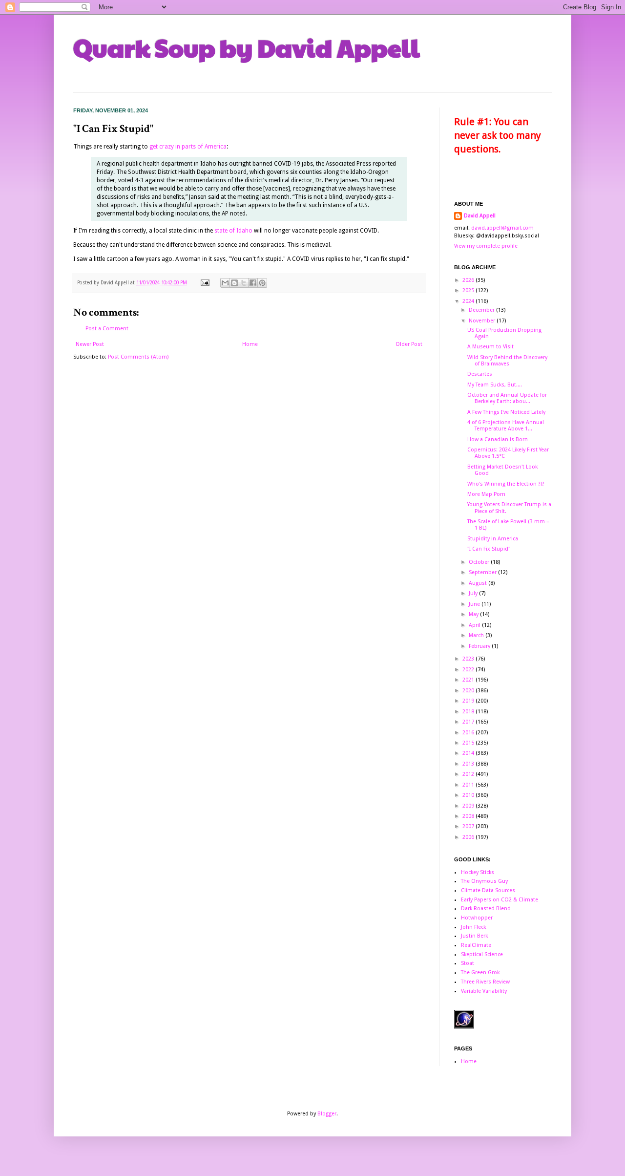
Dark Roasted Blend (486, 908)
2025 (469, 290)
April (475, 625)
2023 (469, 659)
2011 (469, 785)
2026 (469, 280)
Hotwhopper (477, 918)
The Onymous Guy (484, 881)
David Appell (480, 216)
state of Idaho (233, 230)
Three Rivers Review (485, 982)
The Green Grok (480, 972)
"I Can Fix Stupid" (488, 549)
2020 (469, 690)
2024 (469, 301)
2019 (469, 701)
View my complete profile (486, 246)
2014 (469, 753)
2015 (469, 743)
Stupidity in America (492, 538)
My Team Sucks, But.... (494, 385)
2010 (469, 795)
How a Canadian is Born (497, 439)
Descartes (479, 374)
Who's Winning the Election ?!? (505, 484)
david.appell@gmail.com (502, 228)
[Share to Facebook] (253, 283)
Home (250, 344)
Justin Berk (474, 936)
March (477, 635)
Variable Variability (484, 991)
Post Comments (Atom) (138, 357)
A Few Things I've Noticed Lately (506, 412)
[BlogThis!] (234, 283)
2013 (469, 764)
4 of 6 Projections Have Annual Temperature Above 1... (505, 425)
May (474, 614)
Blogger (326, 1114)
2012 (469, 774)
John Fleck (473, 927)
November (483, 321)
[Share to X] (244, 283)
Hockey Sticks (477, 872)
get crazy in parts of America (188, 146)
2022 (469, 669)
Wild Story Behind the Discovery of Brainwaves (507, 360)
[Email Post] (204, 282)
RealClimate (476, 945)
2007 (469, 826)
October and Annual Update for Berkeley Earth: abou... (507, 398)
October (480, 562)
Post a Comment (106, 328)
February (480, 646)
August (478, 583)
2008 (469, 816)
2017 (469, 722)
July (474, 593)
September (483, 572)
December (482, 310)
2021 (469, 680)
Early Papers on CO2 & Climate (499, 900)
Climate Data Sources (488, 890)
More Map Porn (486, 494)
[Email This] (225, 283)
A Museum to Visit (490, 346)
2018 (469, 711)
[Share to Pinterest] (262, 283)
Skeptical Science (482, 954)
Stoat (467, 963)
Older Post (409, 344)
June (475, 604)
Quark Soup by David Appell (246, 47)
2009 (469, 806)
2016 (469, 732)
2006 (469, 837)
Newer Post (90, 344)
